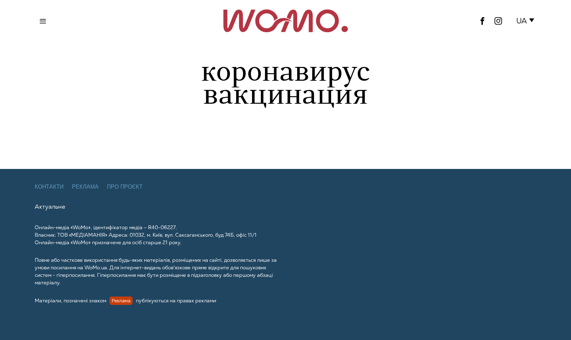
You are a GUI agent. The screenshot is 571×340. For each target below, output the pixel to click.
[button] (526, 21)
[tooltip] (482, 21)
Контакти (49, 187)
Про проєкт (125, 187)
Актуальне (50, 206)
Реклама (85, 187)
